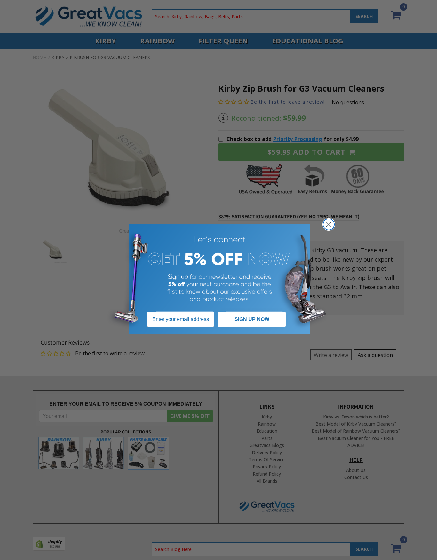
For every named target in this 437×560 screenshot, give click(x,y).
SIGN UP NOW (251, 319)
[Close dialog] (328, 224)
